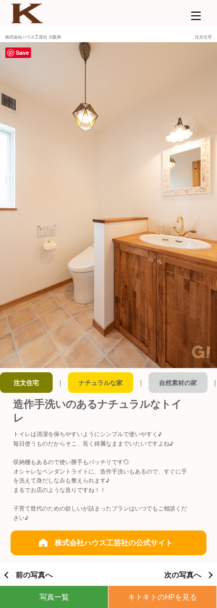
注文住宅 (26, 383)
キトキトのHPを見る (162, 596)
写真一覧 (54, 596)
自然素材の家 (178, 383)
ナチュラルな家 (100, 383)
